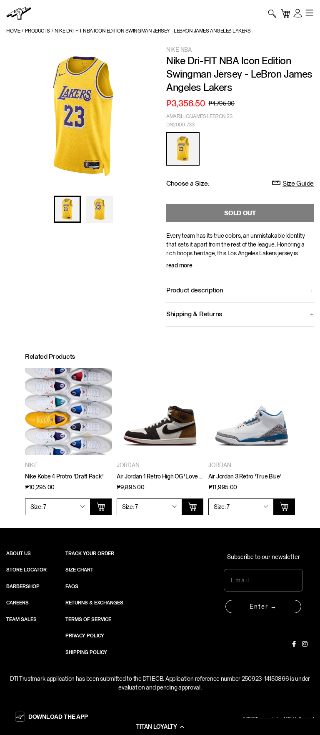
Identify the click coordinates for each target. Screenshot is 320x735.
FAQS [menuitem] (71, 586)
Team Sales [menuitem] (21, 619)
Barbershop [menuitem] (23, 586)
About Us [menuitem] (18, 553)
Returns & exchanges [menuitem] (94, 602)
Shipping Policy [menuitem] (86, 652)
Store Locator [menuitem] (26, 569)
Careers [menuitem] (17, 602)
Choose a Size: (187, 183)
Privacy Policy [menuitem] (84, 635)
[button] (160, 726)
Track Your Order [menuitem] (89, 553)
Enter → (263, 606)
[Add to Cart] (101, 506)
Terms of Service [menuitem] (88, 619)
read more (179, 265)
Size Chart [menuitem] (79, 569)
